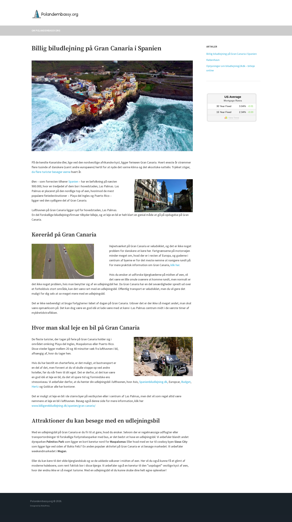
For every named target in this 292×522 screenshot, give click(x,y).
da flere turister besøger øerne (51, 172)
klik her (175, 265)
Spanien (73, 181)
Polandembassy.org (113, 13)
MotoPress (45, 505)
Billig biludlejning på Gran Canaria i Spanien (231, 53)
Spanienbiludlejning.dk (153, 382)
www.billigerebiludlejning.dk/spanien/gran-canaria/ (63, 406)
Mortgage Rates (233, 100)
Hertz (35, 386)
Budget (186, 382)
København (213, 60)
